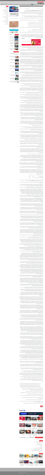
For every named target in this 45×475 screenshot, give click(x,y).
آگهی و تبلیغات (35, 0)
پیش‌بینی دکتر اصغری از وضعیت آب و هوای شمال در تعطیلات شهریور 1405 (12, 66)
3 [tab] (15, 18)
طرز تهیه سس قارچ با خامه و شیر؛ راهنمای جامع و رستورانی (12, 75)
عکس (14, 4)
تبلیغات (42, 470)
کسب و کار (12, 4)
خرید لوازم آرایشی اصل (6, 11)
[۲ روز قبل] (17, 76)
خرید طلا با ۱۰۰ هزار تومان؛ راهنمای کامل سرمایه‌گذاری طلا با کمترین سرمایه (12, 79)
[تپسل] (19, 412)
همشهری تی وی (32, 0)
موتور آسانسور (7, 8)
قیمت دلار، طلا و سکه (41, 469)
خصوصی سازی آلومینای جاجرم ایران (12, 62)
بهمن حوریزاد (41, 407)
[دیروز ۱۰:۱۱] (17, 72)
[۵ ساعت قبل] (14, 9)
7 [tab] (12, 18)
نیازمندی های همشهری (38, 0)
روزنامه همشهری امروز (42, 0)
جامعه (32, 4)
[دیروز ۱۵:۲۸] (17, 60)
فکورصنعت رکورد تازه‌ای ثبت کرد (12, 68)
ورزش (20, 4)
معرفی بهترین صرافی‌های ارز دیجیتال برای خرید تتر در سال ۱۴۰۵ (12, 54)
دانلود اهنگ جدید (6, 22)
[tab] (39, 437)
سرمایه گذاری (26, 44)
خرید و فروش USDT (6, 7)
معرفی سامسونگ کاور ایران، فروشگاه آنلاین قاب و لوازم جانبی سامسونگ (12, 82)
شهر (30, 4)
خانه (42, 4)
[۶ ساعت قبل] (17, 54)
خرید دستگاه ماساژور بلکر (6, 9)
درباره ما (42, 468)
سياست (37, 4)
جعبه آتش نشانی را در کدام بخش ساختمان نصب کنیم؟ (12, 56)
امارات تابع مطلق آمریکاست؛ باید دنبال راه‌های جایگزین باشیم (14, 14)
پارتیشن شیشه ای (6, 24)
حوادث (9, 4)
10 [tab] (10, 18)
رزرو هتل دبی (7, 23)
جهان (35, 4)
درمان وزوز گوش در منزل (13, 71)
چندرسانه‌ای (16, 4)
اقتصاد (34, 4)
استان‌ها (19, 4)
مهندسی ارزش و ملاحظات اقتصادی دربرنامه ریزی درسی (33, 10)
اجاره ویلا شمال (6, 10)
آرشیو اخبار (40, 4)
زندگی (27, 4)
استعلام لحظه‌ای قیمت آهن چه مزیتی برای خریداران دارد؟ (12, 59)
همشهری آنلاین (40, 2)
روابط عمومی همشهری (28, 0)
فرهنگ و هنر (23, 4)
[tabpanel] (14, 11)
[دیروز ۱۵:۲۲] (17, 66)
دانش (25, 4)
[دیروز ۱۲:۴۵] (17, 69)
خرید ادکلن (4, 10)
